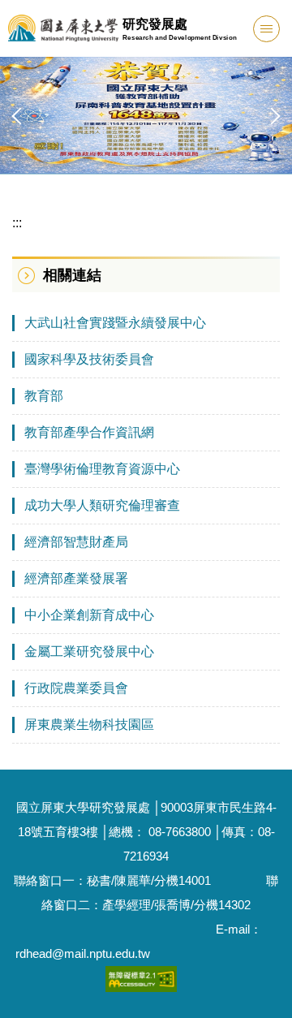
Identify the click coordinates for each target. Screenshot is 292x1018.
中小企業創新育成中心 (89, 615)
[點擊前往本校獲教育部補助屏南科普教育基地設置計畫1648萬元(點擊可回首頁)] (146, 115)
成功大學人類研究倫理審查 (102, 505)
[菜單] (266, 28)
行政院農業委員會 (76, 688)
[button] (20, 116)
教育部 (43, 396)
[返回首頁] (63, 28)
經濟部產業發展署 (76, 578)
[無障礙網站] (141, 978)
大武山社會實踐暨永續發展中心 (115, 323)
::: (17, 223)
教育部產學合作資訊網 (89, 432)
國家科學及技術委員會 (89, 359)
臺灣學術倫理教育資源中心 (102, 469)
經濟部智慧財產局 (76, 542)
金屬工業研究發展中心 (89, 651)
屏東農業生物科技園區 (89, 724)
